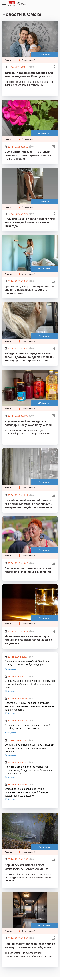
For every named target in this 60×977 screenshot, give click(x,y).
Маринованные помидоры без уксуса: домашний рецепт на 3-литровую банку (27, 432)
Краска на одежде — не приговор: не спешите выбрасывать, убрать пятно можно (30, 290)
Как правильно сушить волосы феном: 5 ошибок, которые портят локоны (27, 727)
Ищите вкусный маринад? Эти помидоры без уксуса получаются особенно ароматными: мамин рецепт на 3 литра (28, 424)
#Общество (44, 54)
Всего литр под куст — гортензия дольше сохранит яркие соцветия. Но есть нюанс (28, 155)
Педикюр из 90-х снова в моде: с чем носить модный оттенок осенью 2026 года (30, 222)
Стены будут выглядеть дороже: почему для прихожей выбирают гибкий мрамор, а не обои (30, 684)
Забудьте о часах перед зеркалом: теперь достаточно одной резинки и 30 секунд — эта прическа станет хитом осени (29, 357)
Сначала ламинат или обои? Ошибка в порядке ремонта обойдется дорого (27, 663)
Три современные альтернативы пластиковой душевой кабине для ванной (28, 954)
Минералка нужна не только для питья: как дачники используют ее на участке (28, 640)
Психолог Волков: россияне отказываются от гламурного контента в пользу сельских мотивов (29, 877)
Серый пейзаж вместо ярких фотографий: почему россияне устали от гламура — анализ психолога (26, 867)
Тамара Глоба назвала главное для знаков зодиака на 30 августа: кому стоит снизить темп (29, 75)
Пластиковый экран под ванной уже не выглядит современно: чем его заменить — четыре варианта (29, 706)
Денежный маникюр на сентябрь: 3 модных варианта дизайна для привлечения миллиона (29, 747)
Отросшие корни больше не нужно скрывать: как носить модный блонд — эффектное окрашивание (26, 792)
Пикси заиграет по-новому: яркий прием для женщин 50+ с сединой (28, 570)
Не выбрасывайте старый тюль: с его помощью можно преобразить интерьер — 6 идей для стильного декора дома (28, 504)
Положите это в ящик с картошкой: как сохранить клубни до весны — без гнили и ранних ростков (29, 769)
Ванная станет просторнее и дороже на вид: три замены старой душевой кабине (30, 946)
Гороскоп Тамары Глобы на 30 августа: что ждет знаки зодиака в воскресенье (29, 83)
